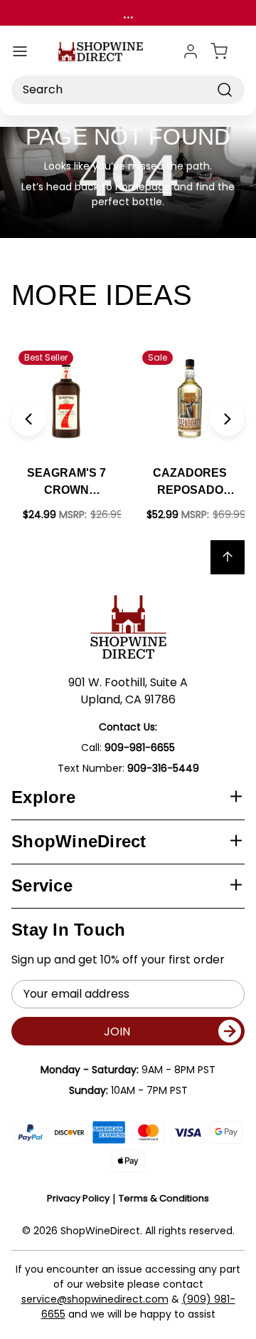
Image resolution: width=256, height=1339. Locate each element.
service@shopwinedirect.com (95, 1299)
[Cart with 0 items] (227, 51)
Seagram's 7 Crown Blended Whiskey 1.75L (66, 483)
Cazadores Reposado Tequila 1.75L (190, 483)
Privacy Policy (78, 1198)
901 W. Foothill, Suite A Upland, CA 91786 (128, 691)
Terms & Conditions (164, 1198)
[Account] (190, 51)
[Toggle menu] (19, 51)
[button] (28, 419)
